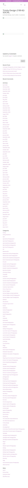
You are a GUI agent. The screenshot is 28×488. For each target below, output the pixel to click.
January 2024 (6, 126)
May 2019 (5, 193)
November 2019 (6, 181)
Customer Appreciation (8, 287)
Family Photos (6, 312)
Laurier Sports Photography (9, 335)
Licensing (5, 341)
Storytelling (5, 416)
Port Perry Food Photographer (9, 397)
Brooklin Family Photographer (9, 264)
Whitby (4, 448)
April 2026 (5, 85)
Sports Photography (7, 410)
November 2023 (6, 128)
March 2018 (5, 208)
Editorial (5, 299)
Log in (4, 470)
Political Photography (7, 391)
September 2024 (6, 112)
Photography (6, 379)
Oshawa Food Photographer (9, 368)
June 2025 (5, 97)
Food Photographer (7, 314)
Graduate (5, 318)
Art (3, 249)
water (4, 443)
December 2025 (6, 89)
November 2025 (6, 91)
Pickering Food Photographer (9, 383)
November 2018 (6, 202)
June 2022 (5, 139)
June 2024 (5, 118)
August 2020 (5, 166)
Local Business (6, 343)
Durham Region (6, 291)
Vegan (4, 441)
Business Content (7, 270)
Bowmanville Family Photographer (10, 253)
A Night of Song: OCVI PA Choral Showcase (12, 69)
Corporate (5, 276)
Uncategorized (6, 427)
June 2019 (5, 191)
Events (4, 305)
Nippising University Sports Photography (12, 358)
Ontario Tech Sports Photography (10, 360)
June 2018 (5, 206)
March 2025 (5, 103)
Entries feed (5, 472)
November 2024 (6, 110)
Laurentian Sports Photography (10, 330)
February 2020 (6, 177)
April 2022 (5, 141)
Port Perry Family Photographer (10, 395)
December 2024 (6, 108)
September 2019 (6, 185)
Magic (4, 345)
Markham (5, 347)
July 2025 (5, 95)
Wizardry (5, 458)
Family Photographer (7, 310)
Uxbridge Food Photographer (9, 437)
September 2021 (6, 151)
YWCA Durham (6, 464)
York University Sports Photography (11, 462)
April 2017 (5, 225)
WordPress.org (6, 476)
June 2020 (5, 170)
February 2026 (6, 87)
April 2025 (5, 101)
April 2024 (5, 120)
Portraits (5, 399)
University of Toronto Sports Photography (12, 431)
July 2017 (5, 218)
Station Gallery (6, 412)
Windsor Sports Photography (9, 456)
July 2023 (5, 131)
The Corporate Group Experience (10, 418)
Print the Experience (7, 402)
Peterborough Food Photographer (10, 374)
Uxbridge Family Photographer (10, 435)
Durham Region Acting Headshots (10, 293)
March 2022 (5, 143)
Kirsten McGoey (7, 15)
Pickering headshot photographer (10, 385)
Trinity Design (6, 422)
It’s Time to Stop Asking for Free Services (12, 75)
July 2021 (5, 154)
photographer (6, 377)
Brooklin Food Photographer (9, 266)
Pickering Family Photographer (10, 381)
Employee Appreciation (8, 303)
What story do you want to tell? (10, 71)
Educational (5, 301)
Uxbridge (5, 433)
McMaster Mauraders (8, 351)
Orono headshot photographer (10, 362)
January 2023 (6, 135)
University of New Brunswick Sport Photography (14, 429)
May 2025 (5, 99)
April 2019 (5, 195)
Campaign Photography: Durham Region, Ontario (14, 67)
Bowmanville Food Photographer (10, 255)
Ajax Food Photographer (8, 241)
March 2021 (5, 158)
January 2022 (6, 145)
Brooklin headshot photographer (10, 268)
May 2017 (5, 223)
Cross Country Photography (9, 284)
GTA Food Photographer (8, 322)
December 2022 (6, 137)
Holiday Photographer (8, 328)
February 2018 (6, 210)
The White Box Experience (9, 420)
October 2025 (6, 93)
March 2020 (5, 174)
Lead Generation (6, 339)
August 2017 (5, 216)
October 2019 (6, 183)
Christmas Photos (7, 272)
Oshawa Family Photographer (9, 366)
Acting (4, 232)
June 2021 (5, 156)
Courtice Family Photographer (9, 278)
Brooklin (5, 262)
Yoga (4, 460)
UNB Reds (5, 425)
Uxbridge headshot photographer (10, 439)
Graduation (5, 320)
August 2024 (5, 114)
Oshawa (4, 364)
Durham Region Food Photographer (11, 297)
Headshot (5, 326)
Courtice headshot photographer (10, 282)
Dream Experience (7, 289)
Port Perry (5, 393)
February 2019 (6, 197)
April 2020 (5, 172)
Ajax (4, 236)
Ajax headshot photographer (9, 243)
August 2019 (5, 187)
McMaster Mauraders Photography (11, 353)
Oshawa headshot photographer (10, 372)
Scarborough (6, 408)
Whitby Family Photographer (9, 450)
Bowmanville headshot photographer (11, 257)
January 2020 (6, 179)
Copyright (5, 274)
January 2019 (6, 199)
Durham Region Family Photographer (11, 295)
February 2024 (6, 124)
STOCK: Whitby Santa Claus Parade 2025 (12, 73)
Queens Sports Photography (9, 404)
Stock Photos (5, 414)
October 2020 (6, 162)
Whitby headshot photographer (10, 454)
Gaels (4, 316)
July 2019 (5, 189)
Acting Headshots (7, 234)
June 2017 (5, 220)
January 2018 (6, 212)
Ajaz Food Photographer (8, 247)
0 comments (22, 15)
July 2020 (5, 168)
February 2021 (6, 160)
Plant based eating (7, 389)
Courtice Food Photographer (9, 280)
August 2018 (5, 204)
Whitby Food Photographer (9, 452)
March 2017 (5, 227)
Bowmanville (6, 251)
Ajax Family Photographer (8, 239)
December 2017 (6, 214)
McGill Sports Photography (9, 349)
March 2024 (5, 122)
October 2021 (6, 149)
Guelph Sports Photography (9, 324)
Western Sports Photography (9, 445)
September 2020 (6, 164)
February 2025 (6, 105)
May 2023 (5, 133)
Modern (4, 356)
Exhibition (5, 307)
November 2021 (6, 147)
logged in (11, 56)
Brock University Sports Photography (11, 259)
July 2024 (5, 116)
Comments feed (6, 474)
